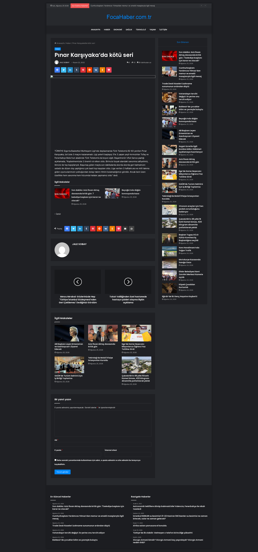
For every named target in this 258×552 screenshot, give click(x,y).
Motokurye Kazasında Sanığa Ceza (189, 261)
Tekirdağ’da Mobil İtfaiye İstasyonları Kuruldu (100, 359)
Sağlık (129, 30)
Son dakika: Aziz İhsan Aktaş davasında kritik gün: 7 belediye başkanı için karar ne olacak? (190, 56)
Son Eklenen (183, 42)
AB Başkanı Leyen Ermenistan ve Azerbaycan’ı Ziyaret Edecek (69, 346)
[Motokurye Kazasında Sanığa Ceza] (169, 263)
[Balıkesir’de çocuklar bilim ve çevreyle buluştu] (169, 110)
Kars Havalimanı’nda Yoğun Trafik (189, 249)
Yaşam (153, 30)
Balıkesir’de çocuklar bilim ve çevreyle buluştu (191, 108)
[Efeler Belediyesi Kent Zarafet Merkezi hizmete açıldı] (169, 275)
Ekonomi (118, 30)
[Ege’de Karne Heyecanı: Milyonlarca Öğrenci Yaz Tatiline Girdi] (136, 333)
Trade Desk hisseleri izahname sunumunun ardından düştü (177, 85)
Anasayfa (95, 30)
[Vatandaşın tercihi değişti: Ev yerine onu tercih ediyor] (169, 97)
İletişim (163, 30)
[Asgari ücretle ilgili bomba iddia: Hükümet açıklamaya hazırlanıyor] (169, 150)
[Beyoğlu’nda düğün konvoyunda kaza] (112, 193)
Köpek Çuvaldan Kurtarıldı (187, 286)
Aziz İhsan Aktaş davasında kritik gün (101, 345)
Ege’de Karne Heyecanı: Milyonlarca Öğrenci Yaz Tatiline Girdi (134, 346)
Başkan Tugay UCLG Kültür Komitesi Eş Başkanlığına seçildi (188, 237)
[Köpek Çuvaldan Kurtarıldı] (169, 288)
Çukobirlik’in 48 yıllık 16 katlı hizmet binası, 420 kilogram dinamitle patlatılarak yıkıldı (136, 378)
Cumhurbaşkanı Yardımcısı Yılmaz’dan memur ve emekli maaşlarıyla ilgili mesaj (123, 6)
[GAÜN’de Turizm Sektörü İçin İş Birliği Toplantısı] (69, 365)
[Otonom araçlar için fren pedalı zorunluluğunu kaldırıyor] (169, 210)
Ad (56, 440)
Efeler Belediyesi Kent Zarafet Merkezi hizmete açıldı (191, 274)
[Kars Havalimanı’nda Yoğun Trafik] (169, 251)
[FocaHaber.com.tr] (129, 17)
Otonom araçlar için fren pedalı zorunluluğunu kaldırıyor (191, 209)
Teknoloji (141, 30)
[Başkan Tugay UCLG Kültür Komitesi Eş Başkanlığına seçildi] (169, 238)
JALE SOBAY (64, 62)
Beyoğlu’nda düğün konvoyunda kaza (188, 120)
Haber (107, 30)
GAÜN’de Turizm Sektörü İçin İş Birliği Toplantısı (69, 377)
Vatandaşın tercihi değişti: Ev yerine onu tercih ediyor (189, 96)
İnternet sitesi (111, 450)
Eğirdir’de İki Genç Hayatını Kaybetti (179, 296)
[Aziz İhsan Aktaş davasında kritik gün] (103, 333)
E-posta (59, 450)
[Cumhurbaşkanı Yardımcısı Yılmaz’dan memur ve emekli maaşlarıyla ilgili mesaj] (169, 72)
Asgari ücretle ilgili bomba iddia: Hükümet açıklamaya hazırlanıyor (191, 149)
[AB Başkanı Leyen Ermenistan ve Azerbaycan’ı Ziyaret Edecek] (69, 333)
